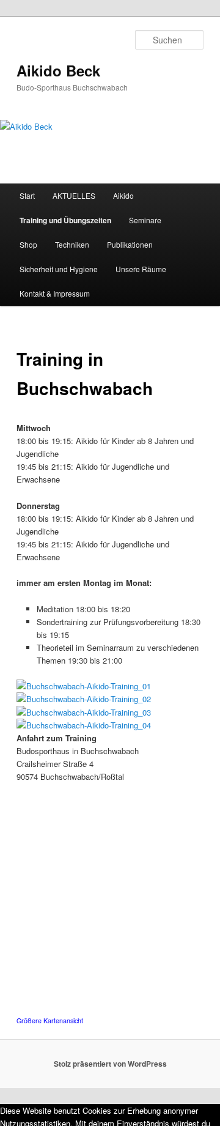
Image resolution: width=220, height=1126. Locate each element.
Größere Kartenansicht (49, 1020)
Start (27, 195)
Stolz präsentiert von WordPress (110, 1063)
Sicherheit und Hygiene (59, 269)
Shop (28, 244)
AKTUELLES (74, 195)
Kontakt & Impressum (55, 293)
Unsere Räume (141, 269)
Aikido (123, 195)
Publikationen (130, 244)
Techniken (72, 244)
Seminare (145, 220)
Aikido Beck (58, 70)
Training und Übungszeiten (65, 220)
